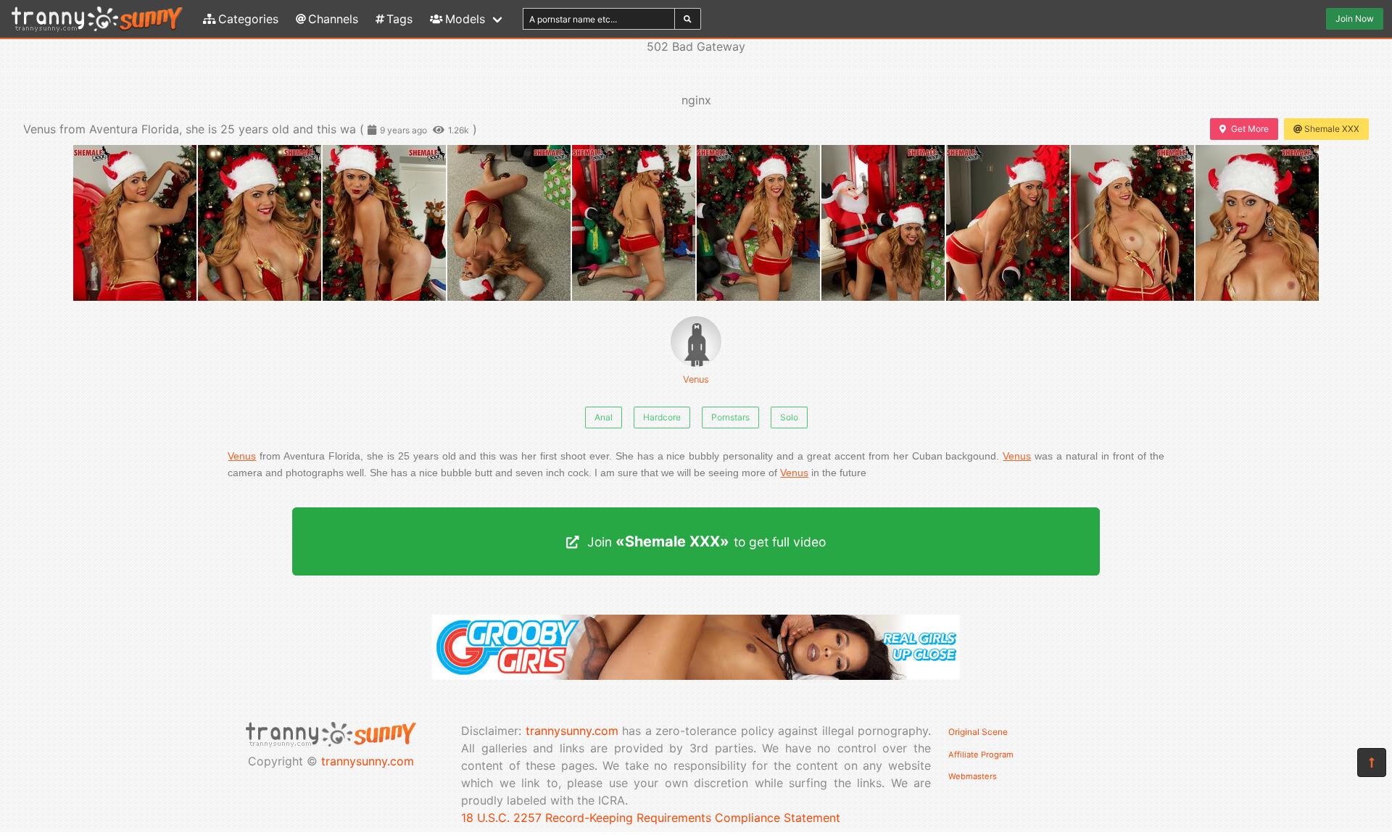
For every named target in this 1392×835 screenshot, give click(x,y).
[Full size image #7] (1007, 223)
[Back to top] (1371, 762)
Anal (603, 417)
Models (465, 19)
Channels (333, 19)
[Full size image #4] (633, 223)
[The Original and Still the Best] (696, 675)
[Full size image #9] (1257, 223)
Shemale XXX (1331, 128)
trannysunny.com (367, 761)
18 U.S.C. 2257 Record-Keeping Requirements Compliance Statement (650, 817)
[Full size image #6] (883, 223)
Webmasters (972, 776)
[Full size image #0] (134, 223)
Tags (399, 19)
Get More (1250, 128)
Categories (248, 19)
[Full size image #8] (1132, 223)
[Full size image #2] (384, 223)
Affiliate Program (981, 754)
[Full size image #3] (509, 223)
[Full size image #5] (758, 223)
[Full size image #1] (259, 223)
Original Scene (978, 731)
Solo (789, 417)
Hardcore (662, 417)
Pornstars (730, 417)
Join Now (1354, 18)
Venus (696, 379)
